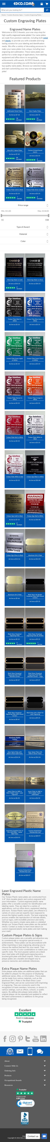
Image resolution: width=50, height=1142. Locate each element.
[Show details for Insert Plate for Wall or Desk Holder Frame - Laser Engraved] (15, 777)
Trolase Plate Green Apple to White (15, 359)
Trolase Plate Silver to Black (35, 189)
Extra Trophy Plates (35, 111)
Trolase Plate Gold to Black (14, 189)
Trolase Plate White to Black (35, 438)
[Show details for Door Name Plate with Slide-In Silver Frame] (35, 737)
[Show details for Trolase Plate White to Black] (35, 423)
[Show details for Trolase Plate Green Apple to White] (15, 344)
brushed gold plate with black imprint (17, 956)
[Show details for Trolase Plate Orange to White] (35, 383)
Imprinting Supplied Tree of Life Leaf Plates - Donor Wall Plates (14, 832)
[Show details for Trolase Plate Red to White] (15, 423)
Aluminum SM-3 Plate (15, 594)
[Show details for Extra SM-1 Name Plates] (15, 136)
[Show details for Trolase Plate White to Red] (15, 462)
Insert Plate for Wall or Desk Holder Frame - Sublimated (35, 793)
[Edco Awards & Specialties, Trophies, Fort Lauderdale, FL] (25, 1119)
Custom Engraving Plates (32, 15)
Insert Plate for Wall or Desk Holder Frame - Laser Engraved (14, 793)
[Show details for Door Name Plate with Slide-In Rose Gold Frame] (15, 737)
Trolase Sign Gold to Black (15, 516)
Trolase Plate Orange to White (35, 398)
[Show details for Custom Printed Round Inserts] (35, 136)
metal (45, 38)
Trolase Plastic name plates (22, 911)
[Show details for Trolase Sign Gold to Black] (15, 501)
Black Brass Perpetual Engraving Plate (14, 634)
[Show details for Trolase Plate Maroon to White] (15, 383)
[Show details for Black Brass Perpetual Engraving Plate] (15, 619)
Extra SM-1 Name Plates (14, 150)
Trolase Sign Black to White (35, 476)
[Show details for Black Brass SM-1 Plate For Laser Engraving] (35, 698)
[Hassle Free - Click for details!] (35, 17)
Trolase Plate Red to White (14, 437)
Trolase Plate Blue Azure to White (35, 320)
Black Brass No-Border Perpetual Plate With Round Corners (35, 596)
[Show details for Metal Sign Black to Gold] (15, 265)
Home (4, 15)
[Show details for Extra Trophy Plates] (35, 97)
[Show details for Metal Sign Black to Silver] (35, 265)
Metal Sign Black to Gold (14, 280)
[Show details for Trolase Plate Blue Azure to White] (35, 305)
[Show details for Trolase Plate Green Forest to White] (35, 344)
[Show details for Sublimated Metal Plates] (15, 97)
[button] (4, 4)
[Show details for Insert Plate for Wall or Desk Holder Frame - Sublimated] (35, 777)
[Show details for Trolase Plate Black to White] (15, 305)
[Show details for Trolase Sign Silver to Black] (15, 541)
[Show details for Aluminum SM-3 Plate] (15, 580)
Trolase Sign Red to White (35, 516)
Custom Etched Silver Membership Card (25, 870)
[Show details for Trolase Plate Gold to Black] (15, 175)
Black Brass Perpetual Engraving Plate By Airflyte (35, 634)
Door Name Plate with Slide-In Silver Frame (35, 752)
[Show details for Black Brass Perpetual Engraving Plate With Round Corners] (15, 698)
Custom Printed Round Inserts (35, 151)
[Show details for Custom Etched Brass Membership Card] (35, 816)
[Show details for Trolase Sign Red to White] (35, 501)
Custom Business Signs (15, 15)
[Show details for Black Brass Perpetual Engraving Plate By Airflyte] (35, 619)
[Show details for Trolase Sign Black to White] (35, 462)
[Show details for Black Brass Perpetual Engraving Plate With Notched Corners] (15, 659)
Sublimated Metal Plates (14, 111)
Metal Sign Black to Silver (35, 280)
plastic (8, 41)
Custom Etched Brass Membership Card (35, 831)
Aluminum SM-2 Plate (35, 555)
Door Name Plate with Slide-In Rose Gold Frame (15, 752)
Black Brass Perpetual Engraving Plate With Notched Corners (14, 675)
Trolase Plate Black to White (14, 320)
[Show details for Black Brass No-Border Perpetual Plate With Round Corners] (35, 580)
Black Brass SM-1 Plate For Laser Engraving (35, 713)
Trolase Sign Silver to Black (14, 555)
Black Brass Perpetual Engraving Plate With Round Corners (14, 714)
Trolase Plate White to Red (14, 476)
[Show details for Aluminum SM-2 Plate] (35, 541)
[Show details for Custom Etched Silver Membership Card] (25, 856)
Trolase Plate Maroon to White (14, 398)
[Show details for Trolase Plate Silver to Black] (35, 175)
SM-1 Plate (15, 981)
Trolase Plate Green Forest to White (35, 359)
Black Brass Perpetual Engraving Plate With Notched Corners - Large (35, 675)
